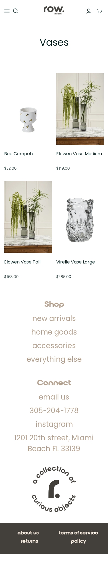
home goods (54, 332)
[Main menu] (7, 11)
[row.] (54, 10)
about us (28, 533)
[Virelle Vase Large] (80, 217)
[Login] (89, 11)
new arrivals (54, 318)
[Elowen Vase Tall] (28, 217)
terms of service (78, 533)
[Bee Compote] (28, 109)
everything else (54, 359)
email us (54, 397)
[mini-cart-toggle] (99, 11)
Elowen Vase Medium (79, 153)
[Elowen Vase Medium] (80, 109)
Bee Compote (19, 153)
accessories (54, 346)
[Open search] (16, 11)
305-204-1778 (54, 411)
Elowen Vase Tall (22, 262)
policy (78, 541)
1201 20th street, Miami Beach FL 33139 (54, 443)
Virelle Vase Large (75, 262)
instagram (54, 424)
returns (29, 541)
